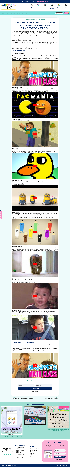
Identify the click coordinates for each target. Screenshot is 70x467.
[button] (1, 212)
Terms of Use (8, 465)
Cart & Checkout (33, 454)
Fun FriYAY (35, 19)
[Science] (59, 5)
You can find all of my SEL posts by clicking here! (23, 380)
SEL (31, 7)
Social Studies (52, 8)
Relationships (42, 19)
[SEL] (32, 5)
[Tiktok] (8, 454)
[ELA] (38, 5)
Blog (3, 13)
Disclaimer (3, 465)
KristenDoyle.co (66, 465)
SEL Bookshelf (20, 13)
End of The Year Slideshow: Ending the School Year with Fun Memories (58, 430)
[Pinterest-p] (10, 454)
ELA (38, 7)
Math (45, 7)
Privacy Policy (14, 465)
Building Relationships (19, 452)
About (27, 13)
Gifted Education (20, 454)
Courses (13, 13)
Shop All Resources (34, 448)
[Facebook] (4, 454)
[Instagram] (6, 454)
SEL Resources (33, 450)
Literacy (18, 455)
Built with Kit (35, 391)
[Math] (45, 5)
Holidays (66, 7)
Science (58, 7)
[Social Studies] (52, 5)
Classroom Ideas (29, 19)
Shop (7, 13)
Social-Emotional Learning (20, 448)
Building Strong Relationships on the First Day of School (35, 427)
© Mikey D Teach (56, 465)
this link (18, 347)
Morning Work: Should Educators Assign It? (11, 436)
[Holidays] (66, 5)
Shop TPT (32, 456)
